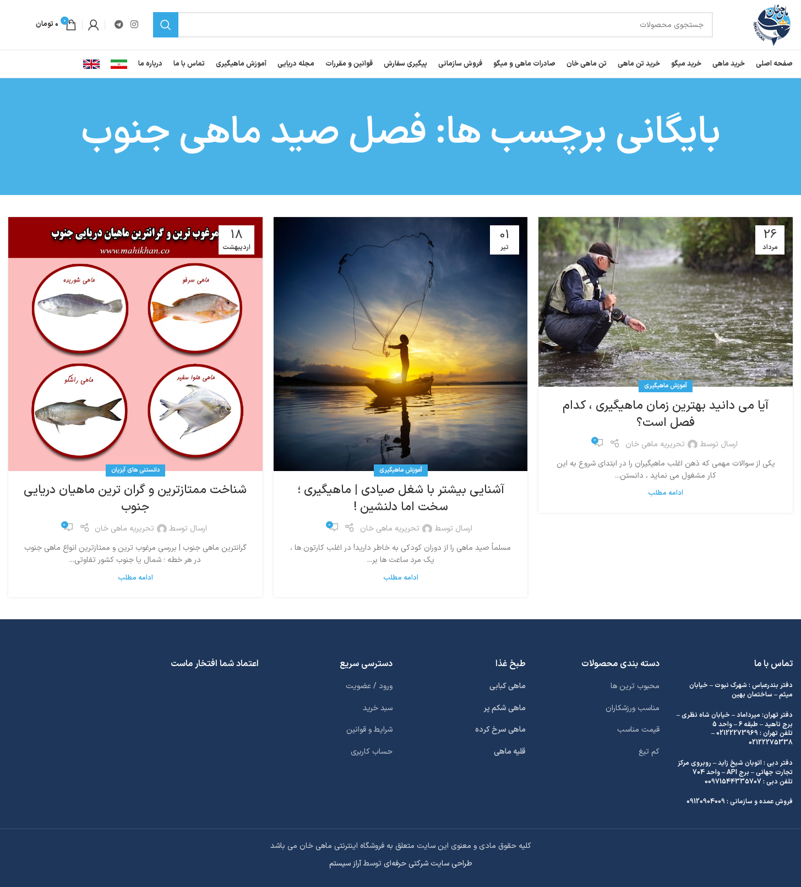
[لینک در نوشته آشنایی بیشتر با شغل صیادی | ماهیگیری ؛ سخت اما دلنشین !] (401, 344)
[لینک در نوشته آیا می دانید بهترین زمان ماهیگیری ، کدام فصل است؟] (665, 302)
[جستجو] (165, 24)
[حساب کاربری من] (94, 25)
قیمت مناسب (638, 729)
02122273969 (737, 733)
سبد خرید (378, 708)
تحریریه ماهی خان (655, 444)
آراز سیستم (345, 863)
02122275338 (771, 743)
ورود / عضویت (369, 686)
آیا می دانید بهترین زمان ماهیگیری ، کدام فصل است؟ (666, 414)
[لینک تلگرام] (119, 25)
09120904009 (705, 802)
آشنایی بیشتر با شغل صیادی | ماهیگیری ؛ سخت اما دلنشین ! (400, 498)
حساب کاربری (372, 752)
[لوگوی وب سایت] (772, 24)
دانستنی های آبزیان (135, 470)
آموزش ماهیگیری (665, 386)
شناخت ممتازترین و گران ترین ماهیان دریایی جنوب (135, 498)
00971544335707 (733, 782)
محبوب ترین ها (635, 686)
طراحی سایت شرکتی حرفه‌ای (428, 863)
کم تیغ (649, 752)
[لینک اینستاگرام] (134, 25)
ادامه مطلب (665, 493)
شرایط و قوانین (369, 729)
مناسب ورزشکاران (633, 708)
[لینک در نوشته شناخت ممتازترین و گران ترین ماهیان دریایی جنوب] (135, 344)
